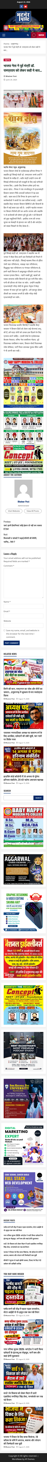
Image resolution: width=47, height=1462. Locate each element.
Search (7, 790)
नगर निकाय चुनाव (11, 1302)
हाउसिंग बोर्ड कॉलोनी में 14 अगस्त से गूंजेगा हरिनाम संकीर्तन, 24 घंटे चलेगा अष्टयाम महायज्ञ (23, 777)
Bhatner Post (11, 76)
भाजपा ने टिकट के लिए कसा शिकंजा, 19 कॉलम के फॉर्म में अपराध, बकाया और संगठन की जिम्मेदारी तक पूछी (22, 1440)
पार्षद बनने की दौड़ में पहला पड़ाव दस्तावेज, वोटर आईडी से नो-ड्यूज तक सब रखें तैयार (22, 1310)
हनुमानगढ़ (7, 60)
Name (7, 601)
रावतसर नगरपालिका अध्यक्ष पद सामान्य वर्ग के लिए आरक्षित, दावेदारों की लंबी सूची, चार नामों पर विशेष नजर (23, 736)
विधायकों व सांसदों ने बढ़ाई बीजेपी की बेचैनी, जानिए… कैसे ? (20, 538)
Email (7, 611)
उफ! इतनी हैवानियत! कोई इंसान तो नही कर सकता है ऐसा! (23, 525)
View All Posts (33, 511)
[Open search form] (28, 35)
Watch (41, 35)
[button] (3, 35)
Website (7, 621)
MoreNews (17, 1459)
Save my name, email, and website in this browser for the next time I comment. (22, 633)
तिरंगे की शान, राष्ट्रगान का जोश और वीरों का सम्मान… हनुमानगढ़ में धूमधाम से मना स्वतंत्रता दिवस (23, 692)
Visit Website (14, 511)
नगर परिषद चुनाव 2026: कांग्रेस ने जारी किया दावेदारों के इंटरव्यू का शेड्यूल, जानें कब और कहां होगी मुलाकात (23, 1352)
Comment (9, 565)
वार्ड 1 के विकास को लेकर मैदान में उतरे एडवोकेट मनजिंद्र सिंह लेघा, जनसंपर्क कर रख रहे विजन (23, 1396)
